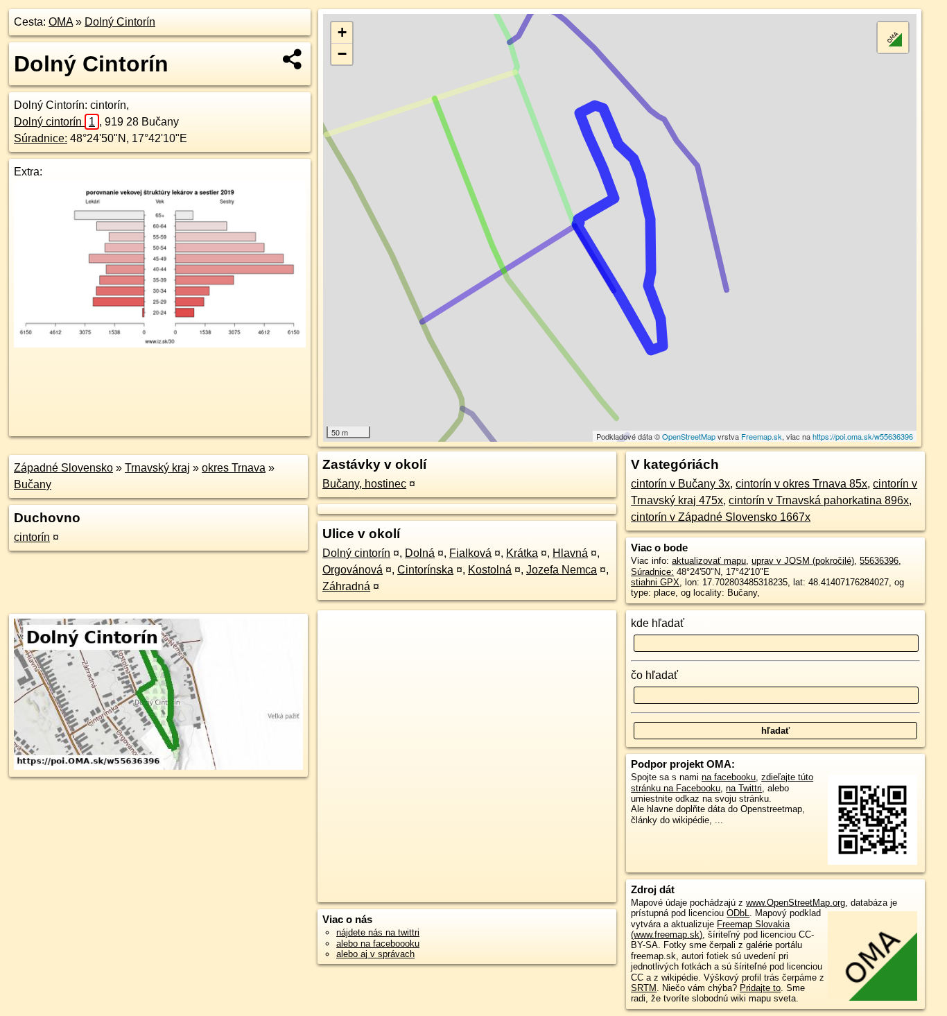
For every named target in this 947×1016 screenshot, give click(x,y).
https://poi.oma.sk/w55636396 (863, 436)
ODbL (738, 913)
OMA (61, 22)
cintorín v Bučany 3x (680, 484)
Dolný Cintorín (120, 22)
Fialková (470, 553)
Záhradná (346, 586)
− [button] (342, 53)
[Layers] (893, 37)
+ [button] (342, 32)
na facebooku (729, 777)
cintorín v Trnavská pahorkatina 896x (819, 500)
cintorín (32, 537)
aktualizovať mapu (709, 561)
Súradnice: (40, 138)
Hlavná (570, 553)
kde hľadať (657, 623)
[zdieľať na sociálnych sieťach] (293, 59)
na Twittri (744, 788)
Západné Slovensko (63, 468)
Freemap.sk (761, 436)
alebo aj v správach (375, 954)
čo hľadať (654, 675)
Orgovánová (352, 570)
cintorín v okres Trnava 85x (801, 484)
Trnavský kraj (157, 468)
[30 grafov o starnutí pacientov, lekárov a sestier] (160, 344)
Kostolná (490, 570)
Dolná (420, 553)
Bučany (32, 484)
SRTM (644, 988)
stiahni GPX (655, 582)
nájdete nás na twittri (377, 932)
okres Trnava (234, 468)
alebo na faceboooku (377, 943)
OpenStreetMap (688, 436)
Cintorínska (425, 570)
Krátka (522, 553)
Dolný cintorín (54, 122)
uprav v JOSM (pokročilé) (802, 561)
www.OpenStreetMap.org (795, 902)
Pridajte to (760, 988)
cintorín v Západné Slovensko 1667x (720, 517)
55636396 (879, 561)
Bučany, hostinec (364, 484)
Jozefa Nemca (561, 570)
